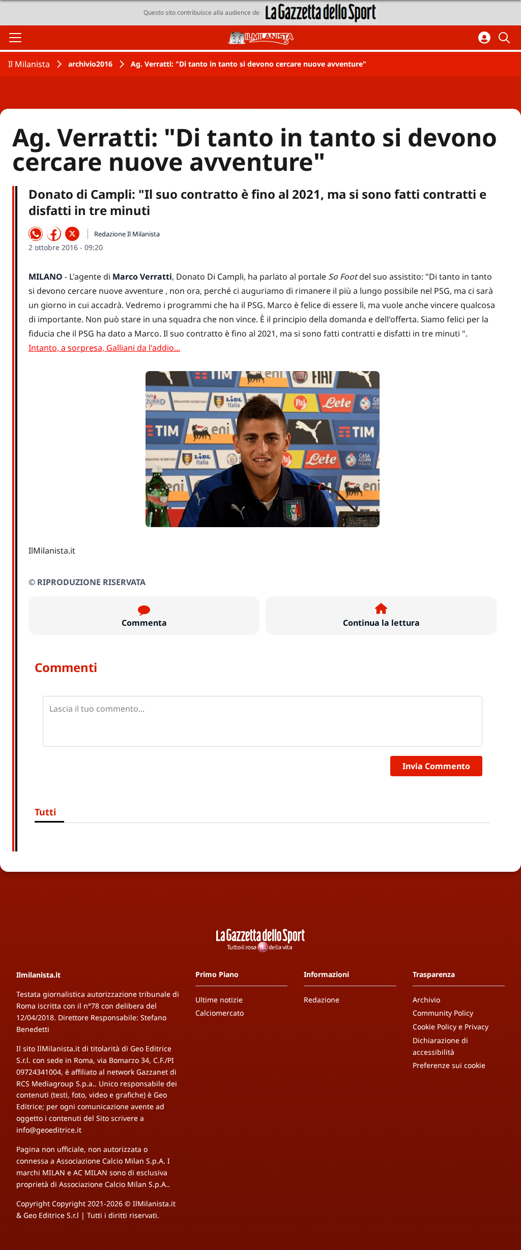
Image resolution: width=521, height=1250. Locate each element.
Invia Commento (436, 766)
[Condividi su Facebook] (54, 234)
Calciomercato (219, 1013)
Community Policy (443, 1013)
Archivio (426, 999)
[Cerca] (506, 38)
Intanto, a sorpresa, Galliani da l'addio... (104, 347)
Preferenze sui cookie (449, 1065)
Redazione (321, 999)
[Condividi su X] (72, 234)
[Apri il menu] (15, 38)
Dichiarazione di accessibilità (440, 1046)
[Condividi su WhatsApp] (35, 234)
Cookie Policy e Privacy (450, 1026)
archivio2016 (90, 64)
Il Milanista (29, 64)
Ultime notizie (219, 999)
